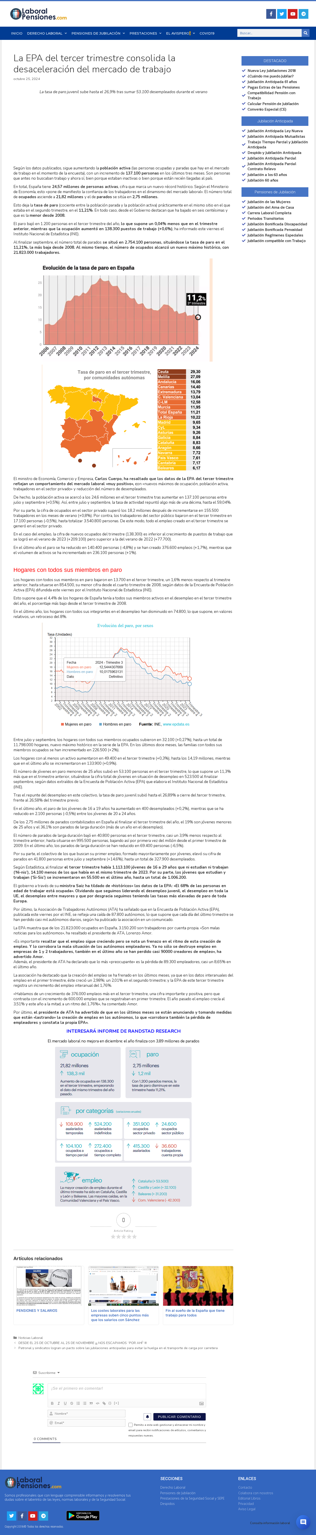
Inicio (16, 33)
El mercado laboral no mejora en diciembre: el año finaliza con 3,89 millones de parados (123, 1041)
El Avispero (177, 33)
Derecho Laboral (44, 33)
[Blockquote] (91, 1403)
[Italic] (59, 1403)
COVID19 (207, 33)
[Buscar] (306, 33)
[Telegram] (303, 14)
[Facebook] (271, 14)
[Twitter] (282, 14)
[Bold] (52, 1403)
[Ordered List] (78, 1403)
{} (110, 1403)
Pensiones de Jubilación (96, 33)
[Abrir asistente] (303, 1522)
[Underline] (65, 1403)
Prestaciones (143, 33)
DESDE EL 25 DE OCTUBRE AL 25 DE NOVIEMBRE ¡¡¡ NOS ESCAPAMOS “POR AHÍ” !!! (83, 1343)
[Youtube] (292, 14)
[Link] (104, 1403)
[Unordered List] (84, 1403)
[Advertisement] (123, 130)
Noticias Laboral (31, 1337)
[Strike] (71, 1403)
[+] (116, 1403)
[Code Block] (97, 1403)
